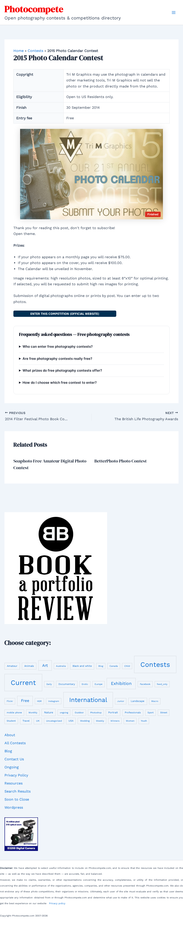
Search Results (17, 791)
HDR (39, 701)
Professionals (133, 712)
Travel (26, 720)
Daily (49, 684)
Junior (120, 701)
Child (127, 666)
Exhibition (121, 683)
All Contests (15, 743)
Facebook (145, 684)
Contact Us (14, 759)
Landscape (137, 701)
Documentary (66, 684)
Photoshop (96, 712)
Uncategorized (54, 721)
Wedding (84, 721)
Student (11, 720)
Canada (114, 666)
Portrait (113, 712)
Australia (61, 666)
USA (71, 720)
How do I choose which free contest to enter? (60, 382)
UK (38, 720)
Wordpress (13, 807)
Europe (98, 684)
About (9, 735)
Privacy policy (57, 903)
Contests (35, 51)
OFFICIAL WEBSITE (64, 314)
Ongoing (11, 767)
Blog (100, 666)
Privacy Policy (16, 775)
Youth (144, 720)
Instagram (53, 701)
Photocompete (33, 9)
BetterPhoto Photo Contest (120, 461)
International (88, 699)
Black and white (82, 666)
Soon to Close (16, 799)
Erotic (85, 684)
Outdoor (79, 712)
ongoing (64, 712)
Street (163, 712)
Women (130, 721)
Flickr (10, 701)
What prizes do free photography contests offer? (62, 370)
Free (25, 700)
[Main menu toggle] (174, 12)
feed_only (162, 684)
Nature (48, 712)
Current (23, 682)
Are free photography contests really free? (57, 358)
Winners (114, 721)
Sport (151, 712)
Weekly (100, 721)
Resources (13, 783)
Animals (29, 666)
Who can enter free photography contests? (58, 346)
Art (45, 665)
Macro (154, 701)
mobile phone (14, 712)
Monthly (33, 712)
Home (18, 51)
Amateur (12, 666)
